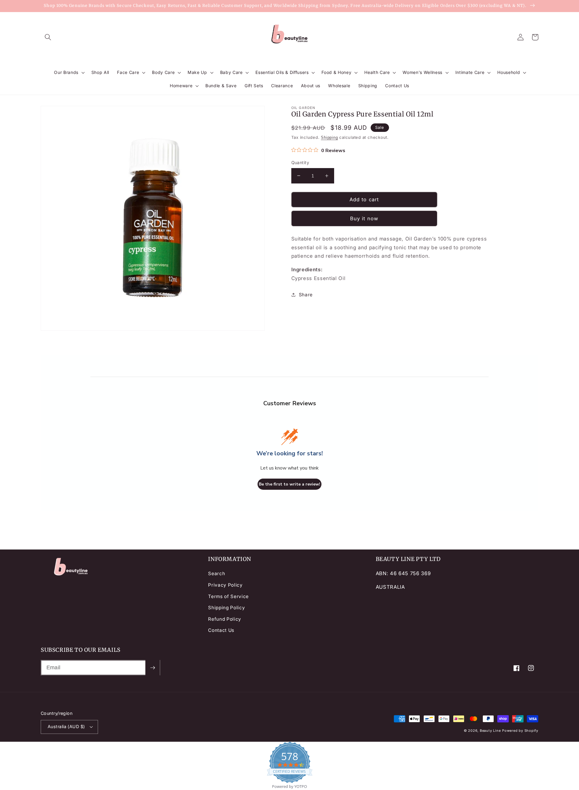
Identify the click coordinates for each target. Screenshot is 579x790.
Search (216, 573)
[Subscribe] (152, 668)
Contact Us (221, 630)
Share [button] (306, 295)
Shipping (329, 137)
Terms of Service (228, 596)
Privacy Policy (225, 585)
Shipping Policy (226, 607)
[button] (48, 37)
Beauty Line (490, 730)
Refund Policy (224, 619)
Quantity (300, 162)
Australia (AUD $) (66, 726)
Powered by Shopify (520, 730)
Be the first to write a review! (289, 484)
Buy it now (364, 218)
